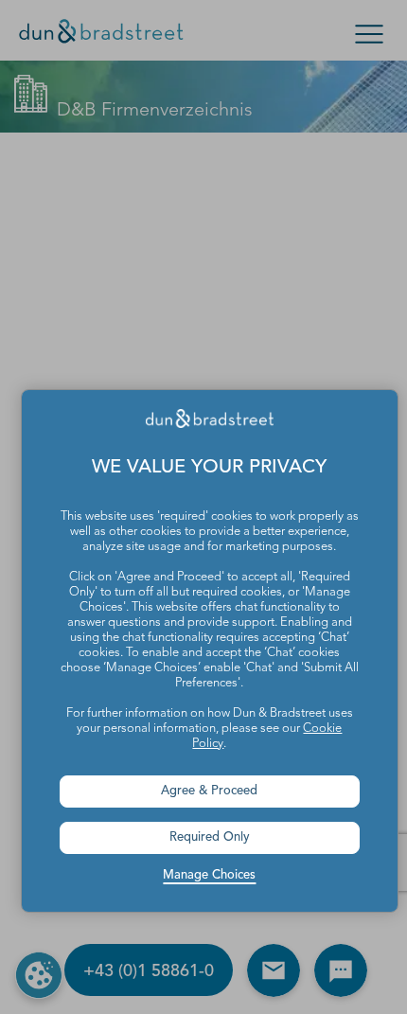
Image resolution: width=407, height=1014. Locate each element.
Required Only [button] (209, 837)
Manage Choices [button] (209, 875)
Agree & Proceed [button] (209, 791)
